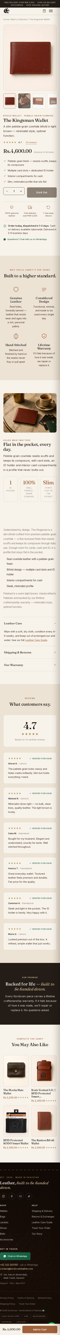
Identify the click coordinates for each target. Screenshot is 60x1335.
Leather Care (13, 623)
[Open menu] (51, 11)
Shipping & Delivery (42, 1211)
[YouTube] (20, 1196)
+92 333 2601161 (9, 1265)
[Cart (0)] (44, 11)
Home (6, 19)
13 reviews (31, 142)
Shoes (3, 1228)
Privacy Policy (7, 1298)
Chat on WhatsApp (17, 1256)
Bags (2, 1216)
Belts (2, 1233)
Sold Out (41, 192)
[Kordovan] (6, 11)
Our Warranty (13, 665)
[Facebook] (11, 1196)
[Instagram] (3, 1196)
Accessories (6, 1239)
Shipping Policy (7, 1304)
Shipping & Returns (17, 652)
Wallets (4, 1211)
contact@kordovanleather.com (16, 1268)
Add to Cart (39, 1329)
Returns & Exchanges (43, 1216)
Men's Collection (19, 19)
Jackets (4, 1222)
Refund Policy (45, 1298)
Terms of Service (25, 1298)
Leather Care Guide (36, 640)
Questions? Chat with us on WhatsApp (27, 239)
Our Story (37, 1233)
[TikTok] (29, 1196)
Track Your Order (41, 1228)
